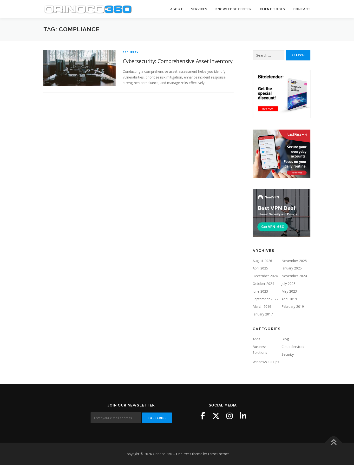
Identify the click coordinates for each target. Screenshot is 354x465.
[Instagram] (229, 415)
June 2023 (260, 291)
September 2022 (265, 299)
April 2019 (289, 299)
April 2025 (260, 268)
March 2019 (262, 306)
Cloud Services (293, 346)
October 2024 (263, 283)
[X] (216, 415)
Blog (285, 339)
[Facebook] (202, 415)
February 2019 (293, 306)
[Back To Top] (333, 442)
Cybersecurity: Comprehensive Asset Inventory (178, 61)
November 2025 (294, 260)
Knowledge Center (234, 9)
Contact (302, 9)
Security (131, 52)
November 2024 (294, 276)
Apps (256, 339)
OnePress (183, 454)
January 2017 (263, 314)
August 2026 (262, 260)
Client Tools (272, 9)
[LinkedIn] (243, 415)
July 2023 (288, 283)
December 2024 (265, 276)
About (176, 9)
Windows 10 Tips (266, 362)
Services (199, 9)
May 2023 (289, 291)
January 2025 (292, 268)
